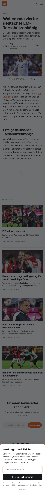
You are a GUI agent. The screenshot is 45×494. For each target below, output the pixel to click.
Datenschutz (37, 485)
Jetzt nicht (22, 490)
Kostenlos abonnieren (22, 477)
